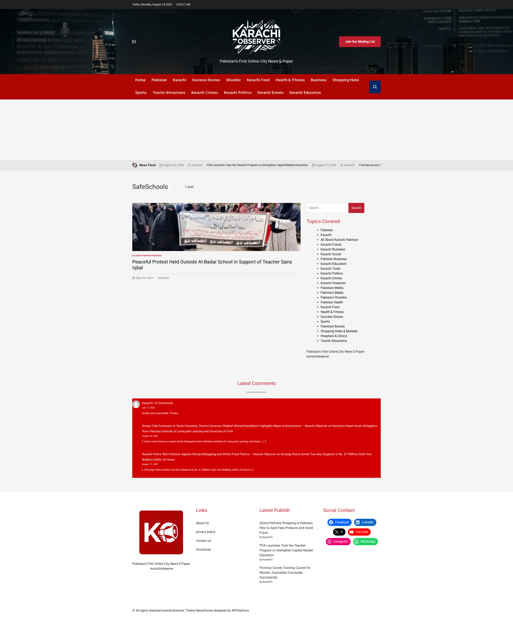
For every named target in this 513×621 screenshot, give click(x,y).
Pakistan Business (334, 259)
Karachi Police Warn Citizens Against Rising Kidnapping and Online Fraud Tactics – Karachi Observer (209, 454)
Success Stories (206, 80)
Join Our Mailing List (360, 42)
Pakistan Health (332, 302)
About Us (202, 523)
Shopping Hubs (346, 80)
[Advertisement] (256, 129)
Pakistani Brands (333, 326)
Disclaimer (166, 403)
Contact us (203, 541)
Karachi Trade (330, 268)
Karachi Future (331, 244)
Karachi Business (333, 249)
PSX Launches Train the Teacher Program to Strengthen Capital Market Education (231, 165)
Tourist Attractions (169, 92)
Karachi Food (258, 80)
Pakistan (159, 80)
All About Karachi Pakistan (146, 255)
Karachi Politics (237, 92)
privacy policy (205, 532)
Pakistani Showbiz (334, 297)
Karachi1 (171, 165)
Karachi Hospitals (333, 283)
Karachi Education (305, 92)
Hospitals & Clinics (334, 336)
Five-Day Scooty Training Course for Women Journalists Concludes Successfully (285, 572)
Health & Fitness (290, 80)
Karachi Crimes (204, 92)
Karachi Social (331, 254)
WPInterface (240, 610)
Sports (141, 92)
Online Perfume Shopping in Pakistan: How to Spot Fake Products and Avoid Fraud (286, 528)
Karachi (179, 80)
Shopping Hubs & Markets (339, 331)
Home (140, 80)
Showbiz (233, 80)
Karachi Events (271, 92)
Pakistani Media (332, 288)
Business (319, 80)
